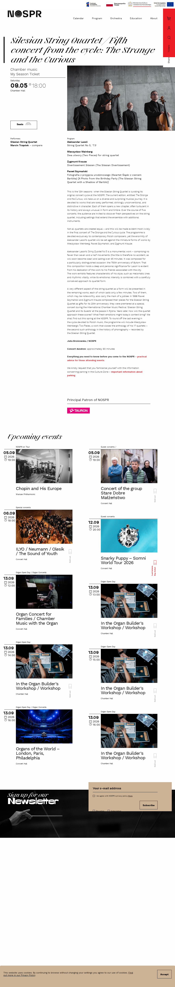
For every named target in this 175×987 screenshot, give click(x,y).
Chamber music (23, 69)
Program (97, 18)
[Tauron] (78, 410)
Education (136, 18)
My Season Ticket (24, 74)
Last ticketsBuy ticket (153, 571)
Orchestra (116, 18)
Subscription (116, 811)
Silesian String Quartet (23, 142)
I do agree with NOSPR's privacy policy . (114, 796)
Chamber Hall (17, 91)
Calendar (78, 18)
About (153, 18)
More (130, 796)
